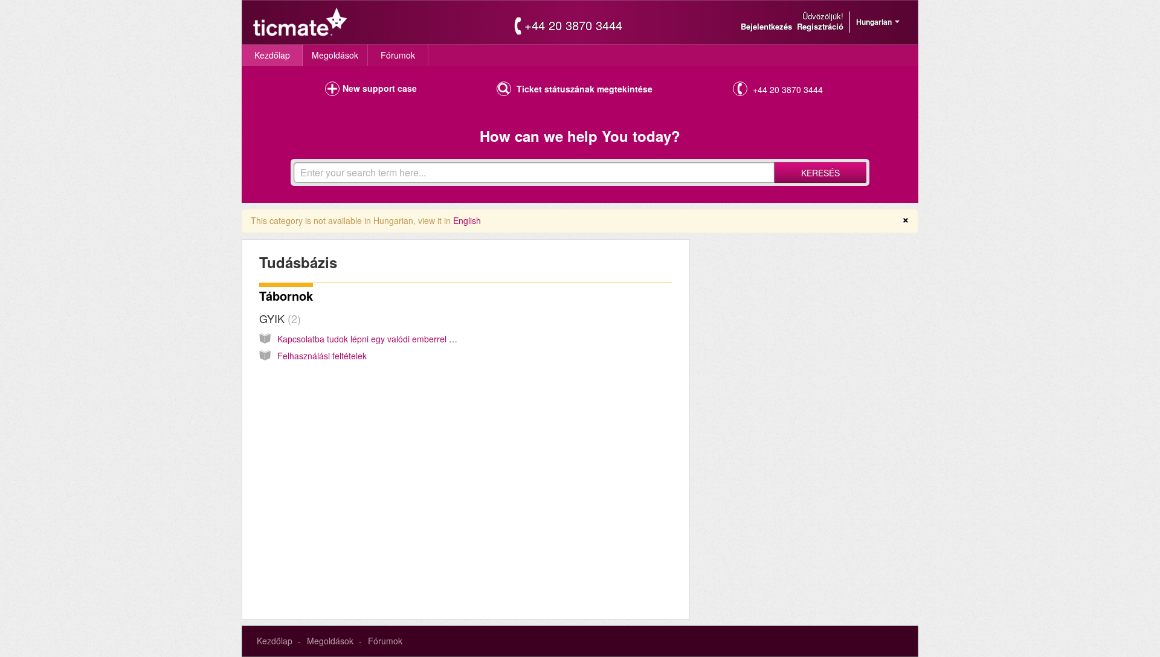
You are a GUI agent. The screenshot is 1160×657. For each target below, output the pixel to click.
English (467, 220)
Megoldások (335, 55)
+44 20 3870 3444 (573, 25)
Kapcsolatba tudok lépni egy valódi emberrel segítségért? (387, 339)
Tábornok (286, 295)
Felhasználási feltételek (322, 356)
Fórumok (398, 55)
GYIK (278, 318)
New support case (380, 88)
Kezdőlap (272, 55)
